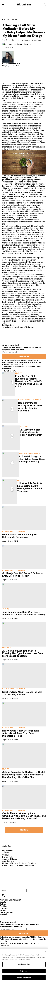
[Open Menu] (3, 4)
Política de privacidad (18, 362)
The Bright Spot (7, 912)
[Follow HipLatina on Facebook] (3, 917)
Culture (24, 426)
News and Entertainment (29, 400)
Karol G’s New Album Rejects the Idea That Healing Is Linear (22, 693)
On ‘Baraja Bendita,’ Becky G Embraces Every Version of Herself (22, 574)
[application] (24, 162)
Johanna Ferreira (12, 63)
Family (3, 910)
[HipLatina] (24, 4)
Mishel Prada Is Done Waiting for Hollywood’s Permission (20, 536)
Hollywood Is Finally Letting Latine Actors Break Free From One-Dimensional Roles (20, 733)
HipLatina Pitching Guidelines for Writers (19, 863)
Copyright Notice (9, 859)
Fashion (3, 906)
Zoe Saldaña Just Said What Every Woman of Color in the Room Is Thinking (23, 613)
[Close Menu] (2, 886)
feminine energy (9, 327)
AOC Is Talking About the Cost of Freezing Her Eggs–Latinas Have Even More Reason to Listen (22, 653)
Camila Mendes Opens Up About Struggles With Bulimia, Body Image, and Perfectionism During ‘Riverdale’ (24, 816)
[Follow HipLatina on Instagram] (14, 917)
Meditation (29, 327)
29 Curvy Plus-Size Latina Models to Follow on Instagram (31, 432)
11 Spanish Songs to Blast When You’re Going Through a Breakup (32, 459)
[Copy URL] (7, 74)
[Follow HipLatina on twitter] (8, 917)
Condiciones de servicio (12, 364)
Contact (6, 855)
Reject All (23, 971)
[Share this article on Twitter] (16, 68)
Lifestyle (14, 19)
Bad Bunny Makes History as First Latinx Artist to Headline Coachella (30, 407)
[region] (24, 965)
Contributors (8, 861)
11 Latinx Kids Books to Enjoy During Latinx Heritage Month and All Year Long (30, 487)
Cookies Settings (24, 964)
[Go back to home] (19, 875)
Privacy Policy (8, 857)
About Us (6, 853)
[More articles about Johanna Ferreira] (8, 52)
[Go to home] (24, 840)
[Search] (44, 4)
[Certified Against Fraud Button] (10, 867)
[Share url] (5, 80)
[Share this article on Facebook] (11, 68)
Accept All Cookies (24, 977)
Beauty (18, 373)
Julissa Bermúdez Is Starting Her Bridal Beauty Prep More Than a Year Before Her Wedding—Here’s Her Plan (23, 775)
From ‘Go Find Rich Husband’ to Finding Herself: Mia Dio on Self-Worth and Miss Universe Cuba (28, 381)
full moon (20, 327)
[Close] (45, 951)
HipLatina (5, 19)
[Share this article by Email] (22, 68)
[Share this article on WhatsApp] (5, 68)
